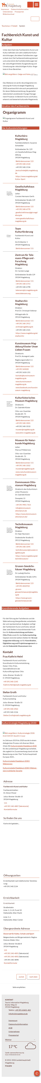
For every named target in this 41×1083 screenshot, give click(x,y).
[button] (20, 74)
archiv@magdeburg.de (24, 327)
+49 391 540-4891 (11, 953)
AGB (10, 1028)
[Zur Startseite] (11, 4)
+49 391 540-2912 (22, 323)
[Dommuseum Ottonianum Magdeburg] (20, 500)
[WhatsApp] (36, 987)
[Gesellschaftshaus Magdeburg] (20, 204)
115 (5, 803)
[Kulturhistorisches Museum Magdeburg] (20, 415)
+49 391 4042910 (22, 586)
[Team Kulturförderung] (20, 238)
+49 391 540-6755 (22, 284)
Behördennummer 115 (24, 161)
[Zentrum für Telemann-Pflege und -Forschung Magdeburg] (20, 274)
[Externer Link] (14, 19)
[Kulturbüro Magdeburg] (20, 157)
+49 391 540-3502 (22, 465)
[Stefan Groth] (20, 704)
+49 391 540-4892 (11, 956)
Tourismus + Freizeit (9, 26)
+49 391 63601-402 (23, 1010)
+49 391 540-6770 (22, 209)
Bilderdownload (8, 14)
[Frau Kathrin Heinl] (20, 671)
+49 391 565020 (22, 369)
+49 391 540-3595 (22, 547)
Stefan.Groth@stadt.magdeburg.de (17, 715)
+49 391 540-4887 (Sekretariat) (16, 806)
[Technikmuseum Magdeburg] (20, 542)
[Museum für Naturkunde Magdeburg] (20, 458)
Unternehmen (8, 12)
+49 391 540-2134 (22, 164)
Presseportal (19, 12)
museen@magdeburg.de (24, 429)
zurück (21, 977)
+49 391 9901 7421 (23, 505)
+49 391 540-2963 (10, 709)
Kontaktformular (10, 809)
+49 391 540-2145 (10, 681)
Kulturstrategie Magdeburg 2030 (24, 746)
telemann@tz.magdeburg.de (26, 290)
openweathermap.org (17, 1053)
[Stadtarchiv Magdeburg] (20, 318)
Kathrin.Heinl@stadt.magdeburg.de (17, 685)
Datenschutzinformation (19, 9)
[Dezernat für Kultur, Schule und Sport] (20, 948)
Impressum (5, 9)
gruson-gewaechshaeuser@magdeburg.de (26, 592)
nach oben (33, 977)
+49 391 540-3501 (22, 423)
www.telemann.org (22, 293)
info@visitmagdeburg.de (18, 1014)
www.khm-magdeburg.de (25, 433)
